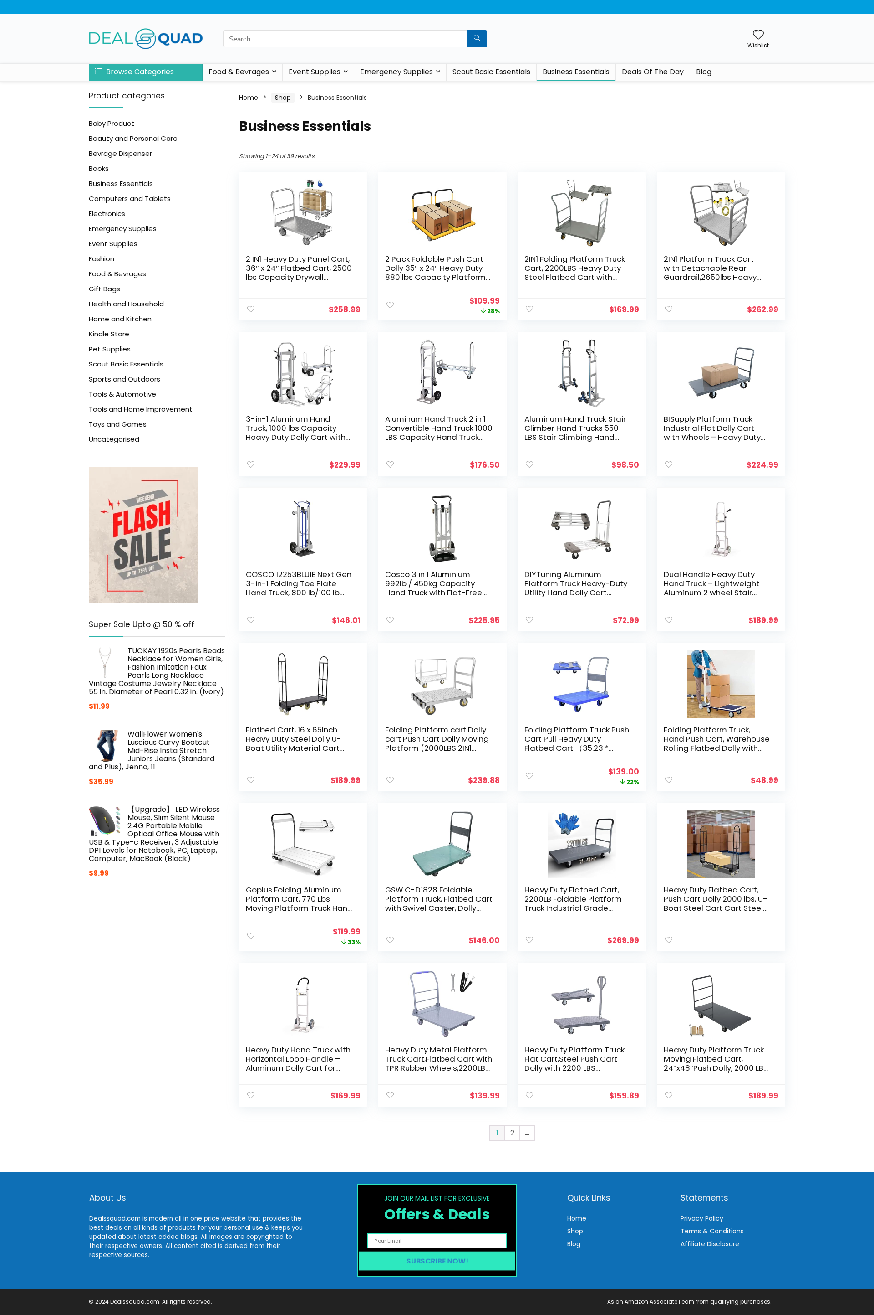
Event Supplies (314, 72)
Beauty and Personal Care (133, 138)
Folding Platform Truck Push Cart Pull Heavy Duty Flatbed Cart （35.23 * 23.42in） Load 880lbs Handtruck (576, 748)
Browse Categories (139, 72)
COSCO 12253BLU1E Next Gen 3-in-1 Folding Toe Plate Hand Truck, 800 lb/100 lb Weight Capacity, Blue (298, 588)
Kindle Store (109, 334)
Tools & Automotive (122, 394)
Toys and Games (118, 424)
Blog (703, 72)
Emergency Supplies (396, 72)
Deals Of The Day (653, 72)
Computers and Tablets (130, 198)
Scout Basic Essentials (491, 72)
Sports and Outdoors (124, 379)
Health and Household (126, 304)
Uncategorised (114, 439)
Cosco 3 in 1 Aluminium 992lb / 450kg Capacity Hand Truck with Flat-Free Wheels (433, 588)
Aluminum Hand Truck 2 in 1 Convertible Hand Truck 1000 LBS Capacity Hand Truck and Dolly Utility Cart (439, 432)
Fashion (101, 258)
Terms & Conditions (712, 1231)
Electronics (107, 213)
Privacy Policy (702, 1218)
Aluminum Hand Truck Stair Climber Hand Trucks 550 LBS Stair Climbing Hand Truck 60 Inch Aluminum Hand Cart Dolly (575, 437)
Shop (283, 97)
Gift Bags (104, 289)
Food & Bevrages (238, 72)
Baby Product (111, 123)
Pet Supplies (110, 349)
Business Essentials (576, 72)
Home (248, 97)
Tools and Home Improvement (141, 409)
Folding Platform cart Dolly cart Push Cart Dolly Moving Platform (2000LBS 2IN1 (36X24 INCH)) (437, 743)
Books (99, 168)
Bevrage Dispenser (120, 153)
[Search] (477, 38)
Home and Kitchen (120, 319)
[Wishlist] (758, 35)
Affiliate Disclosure (710, 1243)
